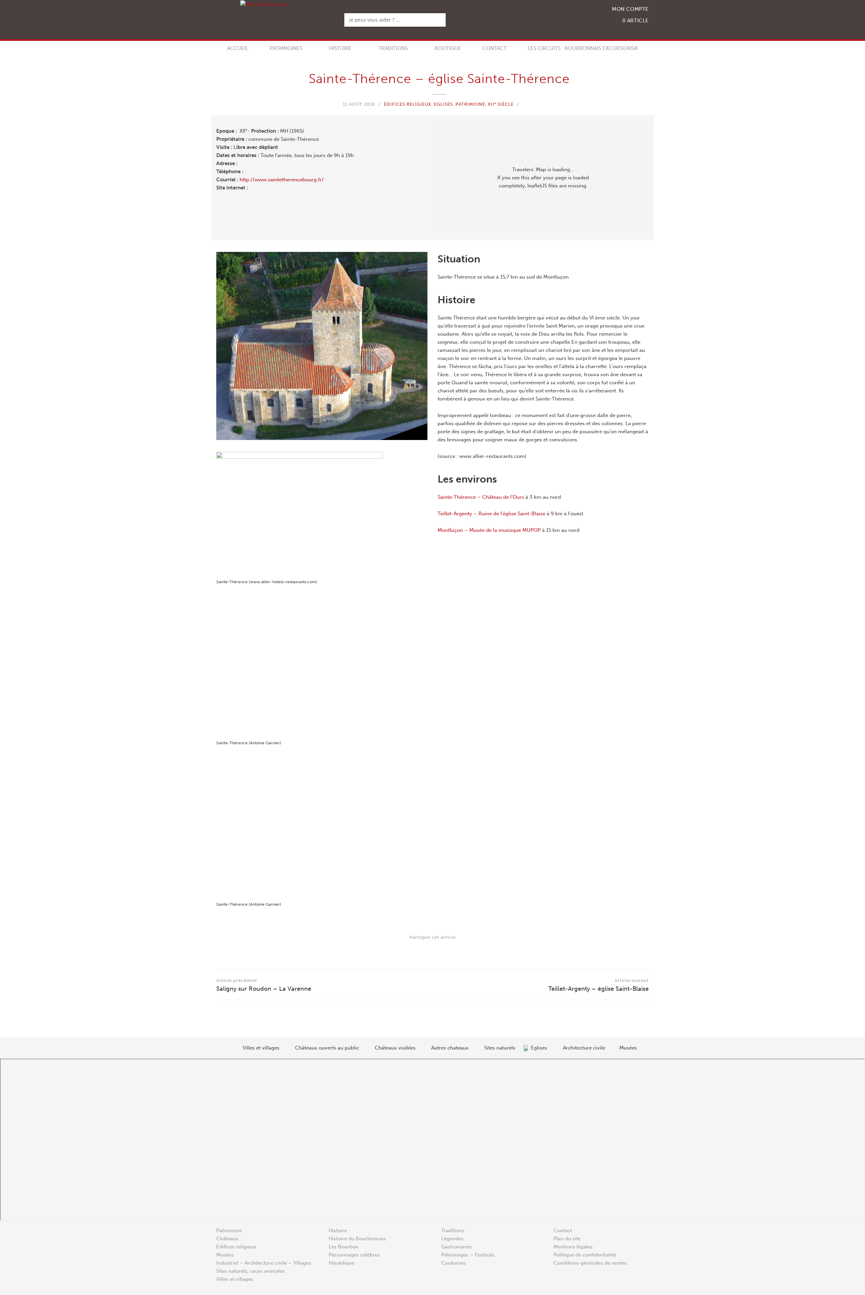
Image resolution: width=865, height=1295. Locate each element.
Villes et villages (234, 1279)
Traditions (393, 48)
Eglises (443, 104)
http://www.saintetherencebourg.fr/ (282, 180)
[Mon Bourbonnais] (264, 4)
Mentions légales (573, 1247)
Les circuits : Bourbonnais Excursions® (583, 48)
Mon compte (630, 9)
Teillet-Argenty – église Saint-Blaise (598, 985)
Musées (225, 1255)
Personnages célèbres (354, 1255)
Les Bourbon (344, 1247)
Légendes (452, 1239)
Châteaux (227, 1239)
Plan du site (566, 1239)
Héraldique (341, 1263)
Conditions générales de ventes (590, 1263)
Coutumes (453, 1263)
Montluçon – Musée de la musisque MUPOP (489, 530)
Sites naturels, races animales (250, 1271)
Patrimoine (470, 104)
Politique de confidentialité (584, 1255)
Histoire (340, 48)
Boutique (448, 48)
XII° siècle (501, 104)
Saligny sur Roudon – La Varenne (263, 985)
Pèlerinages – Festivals (468, 1255)
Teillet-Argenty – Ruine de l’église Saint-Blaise (491, 514)
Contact (494, 48)
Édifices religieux (407, 104)
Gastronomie (456, 1247)
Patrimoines (286, 48)
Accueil (237, 48)
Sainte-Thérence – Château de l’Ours (481, 497)
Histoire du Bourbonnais (357, 1239)
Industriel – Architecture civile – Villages (263, 1263)
